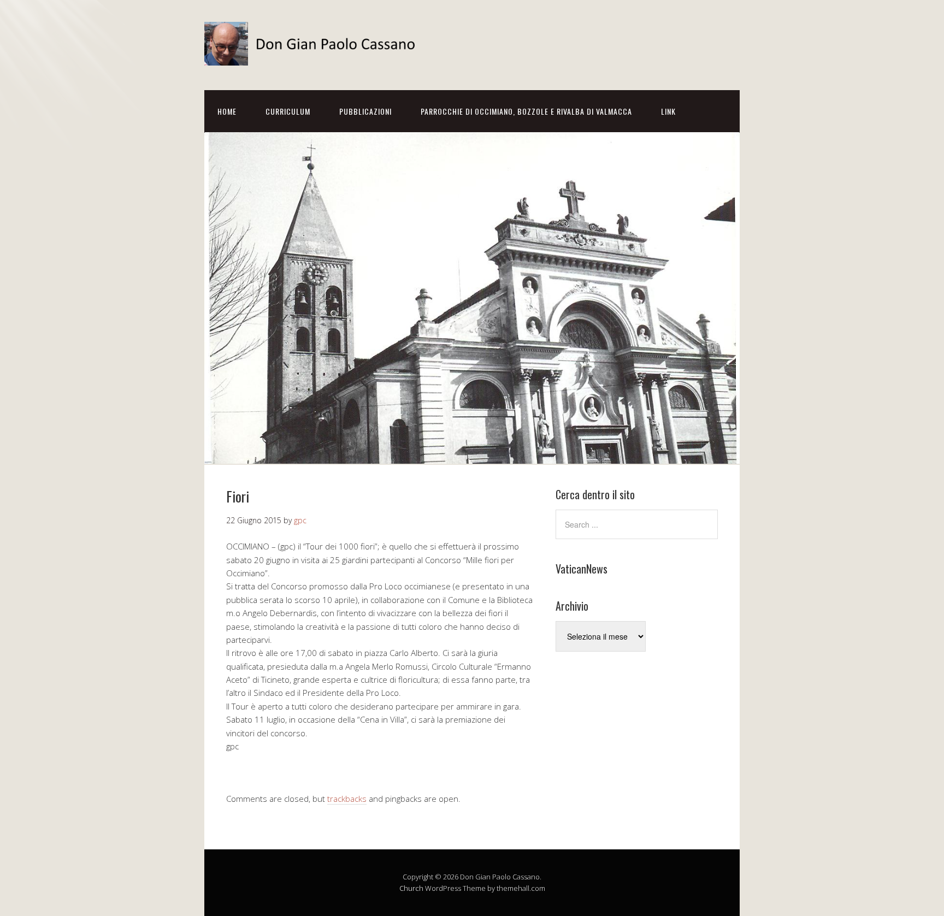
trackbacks (347, 798)
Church (411, 888)
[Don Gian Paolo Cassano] (313, 56)
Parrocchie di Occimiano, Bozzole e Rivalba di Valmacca (526, 111)
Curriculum (288, 111)
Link (668, 111)
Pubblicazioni (365, 111)
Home (227, 111)
